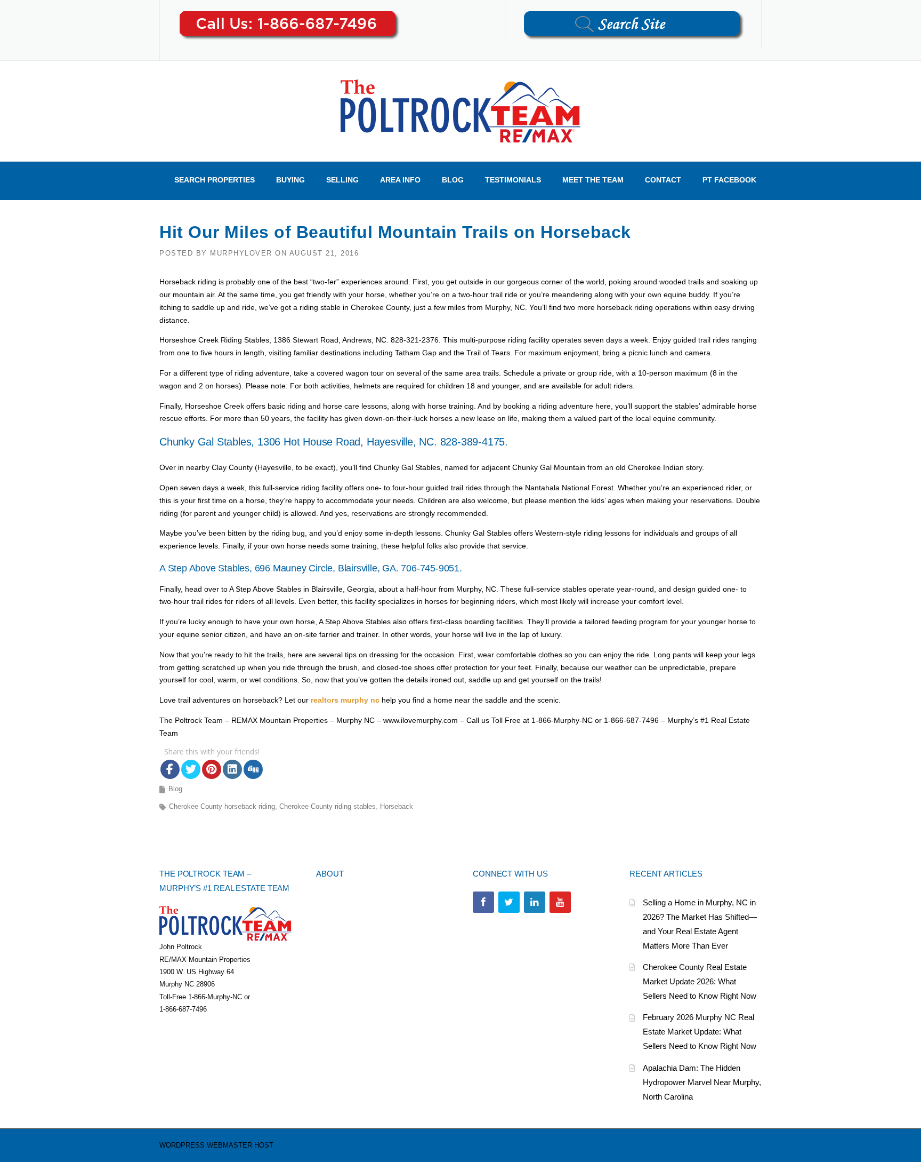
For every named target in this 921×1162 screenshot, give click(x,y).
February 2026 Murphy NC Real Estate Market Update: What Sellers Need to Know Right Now (699, 1031)
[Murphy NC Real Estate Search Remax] (460, 110)
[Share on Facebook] (170, 769)
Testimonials (513, 180)
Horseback (396, 806)
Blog (453, 180)
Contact (663, 180)
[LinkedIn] (534, 902)
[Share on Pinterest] (211, 769)
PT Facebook (729, 180)
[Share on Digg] (253, 769)
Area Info (400, 180)
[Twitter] (509, 902)
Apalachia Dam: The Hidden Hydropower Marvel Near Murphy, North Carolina (702, 1082)
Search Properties (214, 180)
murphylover (241, 253)
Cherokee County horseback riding (222, 806)
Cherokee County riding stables (327, 806)
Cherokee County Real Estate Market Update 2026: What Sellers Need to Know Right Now (699, 981)
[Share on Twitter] (190, 769)
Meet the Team (593, 180)
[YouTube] (560, 902)
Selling (342, 180)
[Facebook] (483, 902)
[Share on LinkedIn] (232, 769)
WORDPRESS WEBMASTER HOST (216, 1145)
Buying (290, 180)
